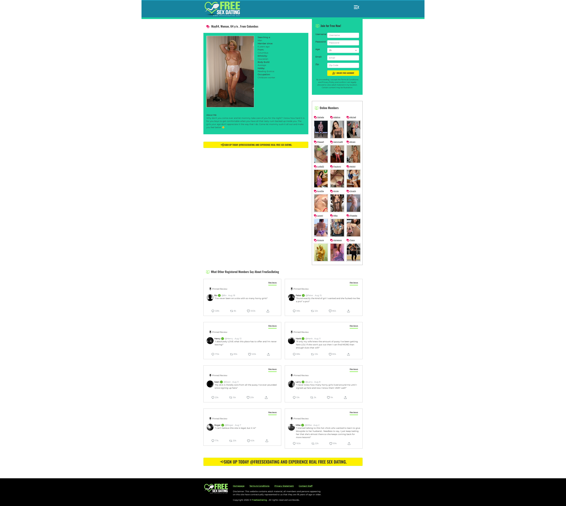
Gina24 (351, 191)
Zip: (317, 64)
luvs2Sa (319, 191)
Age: (317, 49)
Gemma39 (336, 142)
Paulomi (335, 166)
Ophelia (319, 117)
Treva (350, 240)
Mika (334, 216)
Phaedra (351, 216)
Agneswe (336, 240)
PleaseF (319, 142)
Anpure (319, 240)
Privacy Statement (284, 486)
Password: (320, 41)
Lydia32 (319, 166)
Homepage (238, 486)
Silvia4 (350, 142)
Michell (351, 117)
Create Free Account (343, 73)
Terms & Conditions (259, 486)
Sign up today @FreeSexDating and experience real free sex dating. (258, 144)
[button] (356, 6)
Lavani (318, 216)
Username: (320, 34)
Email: (318, 56)
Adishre (335, 117)
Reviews (272, 282)
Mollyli (350, 166)
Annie (334, 191)
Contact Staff (305, 486)
